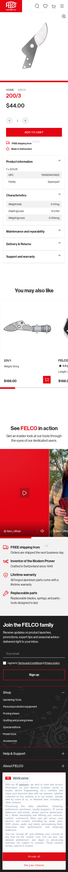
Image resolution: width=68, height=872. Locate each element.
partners (24, 784)
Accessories (10, 740)
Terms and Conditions (30, 663)
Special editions (12, 727)
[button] (37, 6)
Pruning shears (11, 713)
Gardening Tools (12, 699)
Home (10, 89)
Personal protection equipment (20, 706)
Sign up (34, 675)
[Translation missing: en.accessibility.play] (24, 493)
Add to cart (34, 132)
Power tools (9, 734)
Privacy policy (52, 663)
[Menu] (62, 6)
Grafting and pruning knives (18, 720)
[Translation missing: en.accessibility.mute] (41, 531)
